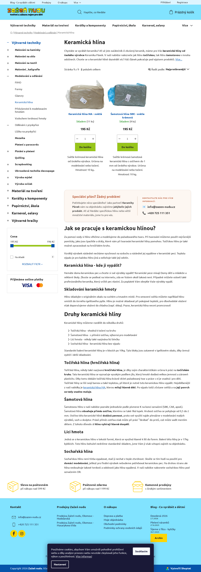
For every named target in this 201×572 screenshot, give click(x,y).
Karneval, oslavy (25, 213)
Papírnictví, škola (25, 206)
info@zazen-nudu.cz (158, 206)
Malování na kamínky (27, 49)
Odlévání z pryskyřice (27, 124)
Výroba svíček (23, 183)
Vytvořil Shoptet (180, 568)
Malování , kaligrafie (27, 69)
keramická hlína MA (94, 387)
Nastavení (60, 564)
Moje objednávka (113, 519)
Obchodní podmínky (115, 524)
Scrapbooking (23, 164)
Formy (18, 89)
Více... (178, 59)
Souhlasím (141, 551)
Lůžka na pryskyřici (25, 131)
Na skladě (34, 256)
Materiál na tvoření (27, 191)
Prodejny (46, 2)
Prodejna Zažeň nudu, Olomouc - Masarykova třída (75, 524)
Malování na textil (26, 62)
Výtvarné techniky (26, 42)
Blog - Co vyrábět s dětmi (22, 2)
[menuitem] (23, 25)
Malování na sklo (25, 56)
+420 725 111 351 (156, 213)
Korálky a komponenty (29, 198)
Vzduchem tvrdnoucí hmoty (30, 118)
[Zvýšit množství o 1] (93, 139)
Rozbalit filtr (31, 263)
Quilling (20, 157)
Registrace (182, 2)
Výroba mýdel (23, 177)
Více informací (84, 556)
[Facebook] (13, 533)
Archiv (159, 538)
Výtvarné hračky (25, 220)
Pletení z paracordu (27, 144)
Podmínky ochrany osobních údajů (123, 527)
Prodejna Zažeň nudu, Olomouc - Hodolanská (75, 517)
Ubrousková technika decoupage (34, 170)
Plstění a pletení (25, 151)
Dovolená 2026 (158, 515)
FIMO (18, 82)
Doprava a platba (113, 515)
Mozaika (20, 138)
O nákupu (62, 2)
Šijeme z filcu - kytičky (162, 529)
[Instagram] (21, 533)
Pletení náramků (159, 522)
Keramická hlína (24, 102)
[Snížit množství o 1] (77, 139)
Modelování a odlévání (28, 76)
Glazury (19, 95)
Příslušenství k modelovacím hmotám (31, 110)
